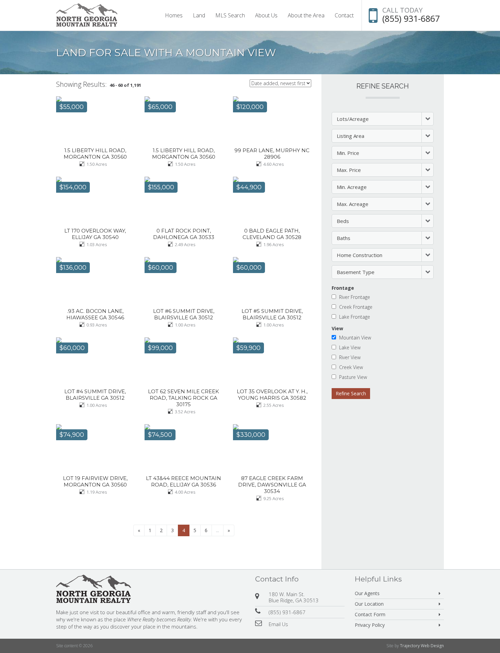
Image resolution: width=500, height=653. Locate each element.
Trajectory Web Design (422, 646)
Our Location (369, 604)
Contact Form (370, 614)
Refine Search (351, 393)
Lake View (350, 347)
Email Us (278, 624)
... (217, 530)
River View (350, 357)
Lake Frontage (354, 316)
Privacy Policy (370, 625)
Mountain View (355, 337)
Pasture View (353, 377)
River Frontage (354, 297)
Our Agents (367, 593)
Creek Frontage (355, 306)
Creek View (351, 367)
